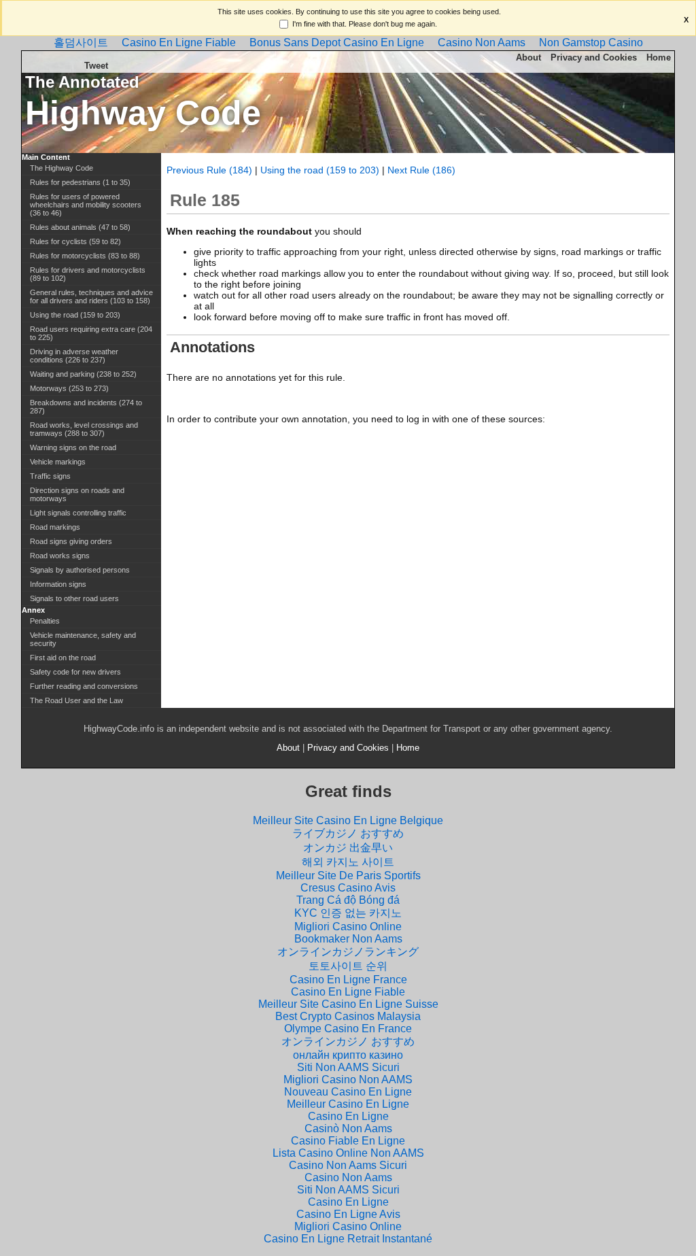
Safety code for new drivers (75, 672)
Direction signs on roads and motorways (77, 494)
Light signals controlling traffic (78, 513)
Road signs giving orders (71, 541)
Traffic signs (50, 476)
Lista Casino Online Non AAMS (348, 1153)
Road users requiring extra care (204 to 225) (91, 333)
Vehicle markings (58, 462)
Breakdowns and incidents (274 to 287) (86, 406)
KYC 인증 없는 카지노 (348, 913)
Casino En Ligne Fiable (179, 42)
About (528, 57)
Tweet (96, 66)
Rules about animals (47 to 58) (80, 227)
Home (658, 57)
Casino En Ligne (348, 1116)
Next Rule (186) (421, 170)
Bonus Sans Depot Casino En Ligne (336, 42)
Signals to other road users (74, 598)
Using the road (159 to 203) (319, 170)
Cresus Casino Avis (348, 888)
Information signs (58, 584)
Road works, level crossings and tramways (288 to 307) (84, 429)
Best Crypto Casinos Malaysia (348, 1016)
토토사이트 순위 (348, 966)
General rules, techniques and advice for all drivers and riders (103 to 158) (91, 296)
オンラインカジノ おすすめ (348, 1041)
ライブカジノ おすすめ (348, 833)
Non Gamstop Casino (591, 42)
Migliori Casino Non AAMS (348, 1079)
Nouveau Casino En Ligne (348, 1092)
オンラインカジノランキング (348, 951)
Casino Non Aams (481, 42)
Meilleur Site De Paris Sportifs (348, 875)
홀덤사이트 (81, 42)
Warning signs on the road (73, 447)
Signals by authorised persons (80, 570)
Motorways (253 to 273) (69, 388)
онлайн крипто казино (348, 1055)
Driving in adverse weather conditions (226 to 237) (74, 355)
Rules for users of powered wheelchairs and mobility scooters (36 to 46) (85, 204)
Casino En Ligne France (348, 979)
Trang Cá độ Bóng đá (348, 900)
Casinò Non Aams (348, 1128)
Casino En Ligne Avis (348, 1214)
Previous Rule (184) (209, 170)
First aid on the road (63, 658)
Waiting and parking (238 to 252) (83, 374)
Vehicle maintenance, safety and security (83, 639)
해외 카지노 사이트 (348, 862)
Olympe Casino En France (348, 1028)
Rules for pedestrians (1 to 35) (80, 182)
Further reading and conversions (84, 686)
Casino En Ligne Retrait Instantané (348, 1238)
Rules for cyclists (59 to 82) (75, 241)
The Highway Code (61, 168)
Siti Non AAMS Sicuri (348, 1067)
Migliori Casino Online (348, 926)
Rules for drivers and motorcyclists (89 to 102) (87, 274)
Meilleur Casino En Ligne (348, 1104)
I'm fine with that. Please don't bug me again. (364, 24)
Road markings (55, 527)
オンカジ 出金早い (348, 847)
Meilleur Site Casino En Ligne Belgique (348, 820)
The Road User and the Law (76, 700)
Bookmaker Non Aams (348, 939)
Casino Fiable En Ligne (348, 1141)
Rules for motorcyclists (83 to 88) (85, 256)
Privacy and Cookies (594, 57)
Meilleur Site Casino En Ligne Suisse (348, 1004)
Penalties (45, 621)
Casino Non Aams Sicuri (348, 1165)
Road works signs (60, 555)
